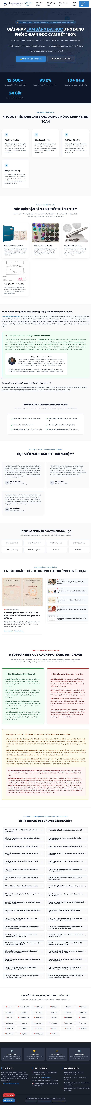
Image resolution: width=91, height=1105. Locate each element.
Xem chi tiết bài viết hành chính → (14, 631)
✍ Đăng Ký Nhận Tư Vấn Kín (31, 59)
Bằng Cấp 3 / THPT (63, 4)
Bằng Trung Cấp (51, 4)
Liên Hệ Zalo (83, 4)
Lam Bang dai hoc (49, 1098)
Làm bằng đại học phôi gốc (11, 316)
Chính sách (74, 4)
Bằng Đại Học (29, 4)
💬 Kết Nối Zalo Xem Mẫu (61, 59)
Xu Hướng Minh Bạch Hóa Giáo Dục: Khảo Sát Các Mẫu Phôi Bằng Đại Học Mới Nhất (22, 615)
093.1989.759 (46, 1077)
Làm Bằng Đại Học (45, 29)
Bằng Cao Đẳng (39, 4)
